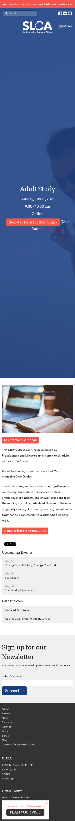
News (5, 718)
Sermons (7, 722)
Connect (7, 726)
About (5, 709)
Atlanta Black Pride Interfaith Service (27, 619)
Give (5, 740)
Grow (5, 731)
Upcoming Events (17, 552)
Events (6, 713)
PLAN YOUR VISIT (25, 812)
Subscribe (14, 690)
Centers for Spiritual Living (18, 744)
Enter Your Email (12, 676)
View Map (8, 778)
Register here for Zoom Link (33, 222)
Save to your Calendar (20, 440)
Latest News (12, 601)
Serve (5, 735)
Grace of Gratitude (17, 610)
